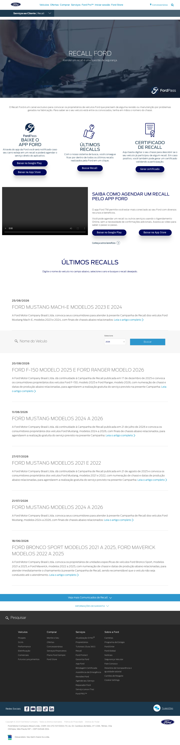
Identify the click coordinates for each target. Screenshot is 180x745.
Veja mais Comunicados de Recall (88, 597)
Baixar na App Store (30, 172)
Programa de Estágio (114, 642)
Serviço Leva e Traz (85, 689)
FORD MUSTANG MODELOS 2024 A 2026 (57, 419)
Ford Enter (109, 646)
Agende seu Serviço (85, 681)
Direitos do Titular (92, 722)
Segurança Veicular (113, 659)
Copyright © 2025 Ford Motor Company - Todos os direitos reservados (34, 722)
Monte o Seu (53, 638)
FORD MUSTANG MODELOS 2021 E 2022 (56, 463)
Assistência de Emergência (88, 672)
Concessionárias (55, 646)
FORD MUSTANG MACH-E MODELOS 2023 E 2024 (67, 307)
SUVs (20, 642)
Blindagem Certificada (86, 668)
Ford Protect (82, 655)
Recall (79, 651)
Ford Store (52, 659)
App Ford (80, 664)
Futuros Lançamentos (28, 659)
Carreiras (108, 638)
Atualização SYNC (85, 638)
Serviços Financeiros (56, 651)
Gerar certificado (150, 169)
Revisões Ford (82, 676)
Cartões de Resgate (113, 676)
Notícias (108, 655)
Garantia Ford (82, 659)
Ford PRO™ (81, 694)
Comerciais (23, 655)
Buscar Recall (90, 168)
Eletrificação (24, 651)
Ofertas (50, 642)
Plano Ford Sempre (56, 655)
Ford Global (110, 651)
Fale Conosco (111, 664)
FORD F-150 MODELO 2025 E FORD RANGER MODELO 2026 (78, 370)
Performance (24, 646)
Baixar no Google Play (30, 163)
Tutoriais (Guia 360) (85, 646)
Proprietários (82, 642)
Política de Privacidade (73, 722)
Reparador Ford (83, 685)
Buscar (148, 342)
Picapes (22, 638)
